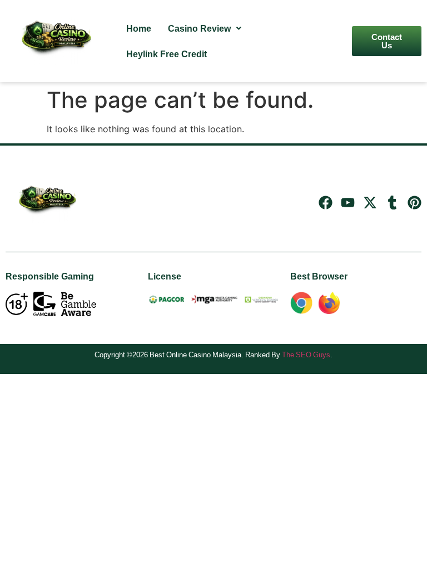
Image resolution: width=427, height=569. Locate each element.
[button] (205, 28)
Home (138, 28)
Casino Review (199, 28)
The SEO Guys (306, 355)
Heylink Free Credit (166, 54)
